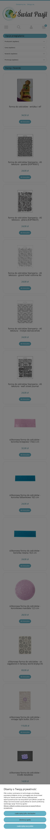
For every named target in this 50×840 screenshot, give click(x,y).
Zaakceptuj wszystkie (25, 826)
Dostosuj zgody (25, 820)
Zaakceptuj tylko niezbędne (25, 813)
